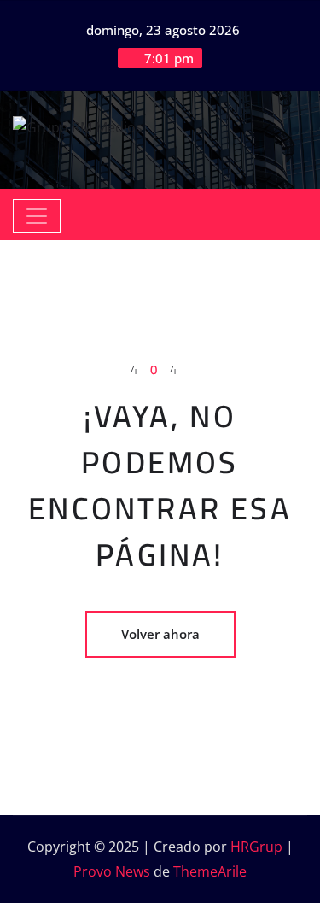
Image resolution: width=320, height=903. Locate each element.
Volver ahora (160, 633)
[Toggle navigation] (37, 216)
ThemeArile (210, 871)
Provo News (111, 871)
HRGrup (256, 846)
